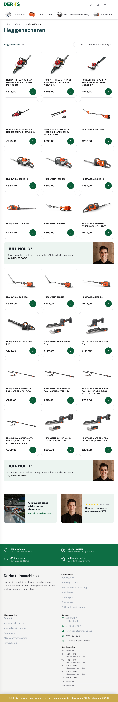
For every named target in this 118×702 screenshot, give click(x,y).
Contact (8, 618)
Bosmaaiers (67, 602)
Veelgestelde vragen (14, 623)
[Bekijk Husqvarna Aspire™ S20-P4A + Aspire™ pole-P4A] (33, 400)
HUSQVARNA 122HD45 (17, 179)
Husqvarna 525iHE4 (54, 297)
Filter (80, 44)
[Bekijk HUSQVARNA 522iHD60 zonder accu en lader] (108, 232)
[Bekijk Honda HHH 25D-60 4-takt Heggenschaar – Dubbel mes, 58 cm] (33, 91)
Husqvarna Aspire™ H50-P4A (19, 343)
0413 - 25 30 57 (19, 258)
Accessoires (67, 577)
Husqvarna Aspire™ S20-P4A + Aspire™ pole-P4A (19, 390)
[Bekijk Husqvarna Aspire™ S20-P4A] (70, 350)
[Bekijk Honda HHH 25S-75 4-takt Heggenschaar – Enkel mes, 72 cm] (108, 91)
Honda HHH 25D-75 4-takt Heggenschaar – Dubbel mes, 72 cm (57, 82)
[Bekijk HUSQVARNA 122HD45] (33, 185)
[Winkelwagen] (105, 5)
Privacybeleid (10, 643)
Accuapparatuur (69, 582)
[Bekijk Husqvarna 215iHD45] (108, 185)
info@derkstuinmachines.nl (79, 631)
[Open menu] (111, 5)
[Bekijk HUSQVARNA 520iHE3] (70, 232)
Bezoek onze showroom (39, 513)
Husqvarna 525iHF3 (92, 297)
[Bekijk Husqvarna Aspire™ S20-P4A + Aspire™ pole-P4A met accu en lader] (108, 400)
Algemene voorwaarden (15, 638)
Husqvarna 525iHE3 (17, 297)
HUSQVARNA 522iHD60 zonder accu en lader (94, 225)
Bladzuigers (67, 597)
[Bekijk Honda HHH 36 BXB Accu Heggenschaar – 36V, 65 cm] (33, 141)
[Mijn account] (91, 5)
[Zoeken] (98, 5)
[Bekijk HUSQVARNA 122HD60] (70, 185)
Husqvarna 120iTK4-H (93, 129)
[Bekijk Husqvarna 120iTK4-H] (108, 141)
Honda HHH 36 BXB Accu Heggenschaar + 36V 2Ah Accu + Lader (57, 132)
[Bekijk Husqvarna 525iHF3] (108, 303)
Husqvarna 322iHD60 (17, 224)
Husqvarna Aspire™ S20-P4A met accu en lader (57, 439)
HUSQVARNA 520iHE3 (54, 224)
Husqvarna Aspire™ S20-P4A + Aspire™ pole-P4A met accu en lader (95, 391)
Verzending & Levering (15, 628)
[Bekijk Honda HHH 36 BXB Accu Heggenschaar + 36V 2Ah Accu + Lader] (70, 141)
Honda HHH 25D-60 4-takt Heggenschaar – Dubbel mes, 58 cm (19, 82)
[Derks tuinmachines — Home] (12, 4)
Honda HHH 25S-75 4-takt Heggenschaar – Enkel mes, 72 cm (95, 82)
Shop (17, 24)
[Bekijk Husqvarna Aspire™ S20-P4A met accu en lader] (70, 450)
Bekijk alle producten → (73, 607)
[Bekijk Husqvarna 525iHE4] (70, 303)
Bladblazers (67, 592)
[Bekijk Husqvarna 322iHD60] (33, 232)
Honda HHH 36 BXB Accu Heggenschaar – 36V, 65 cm (21, 130)
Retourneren (10, 633)
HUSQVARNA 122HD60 (54, 179)
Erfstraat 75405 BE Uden (73, 619)
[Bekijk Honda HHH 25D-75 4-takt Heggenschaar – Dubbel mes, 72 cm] (70, 91)
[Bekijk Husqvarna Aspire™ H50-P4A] (33, 350)
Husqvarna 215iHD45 (93, 179)
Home (7, 24)
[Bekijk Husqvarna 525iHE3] (33, 303)
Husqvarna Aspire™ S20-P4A (57, 343)
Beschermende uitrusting (74, 587)
